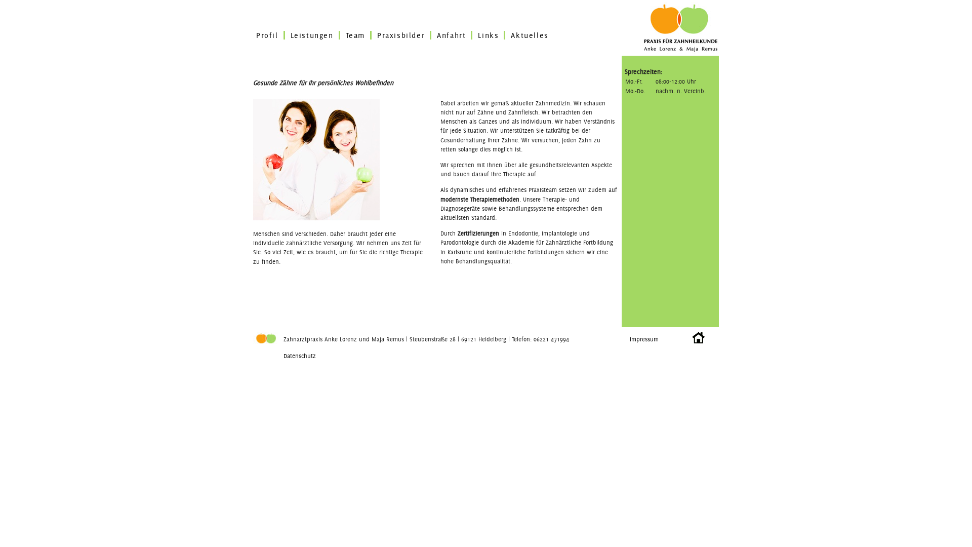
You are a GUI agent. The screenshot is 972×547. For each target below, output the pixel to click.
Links (488, 35)
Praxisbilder (401, 35)
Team (355, 35)
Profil (267, 35)
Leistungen (312, 35)
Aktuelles (529, 35)
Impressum (644, 339)
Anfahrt (451, 35)
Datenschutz (300, 356)
